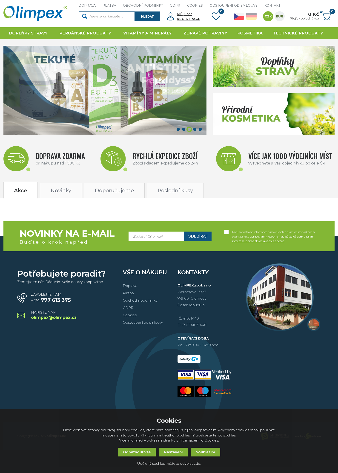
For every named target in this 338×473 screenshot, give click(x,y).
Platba (128, 293)
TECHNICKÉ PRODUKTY (298, 33)
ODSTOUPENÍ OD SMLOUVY (234, 5)
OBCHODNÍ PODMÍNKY (143, 5)
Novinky (61, 190)
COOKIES (195, 5)
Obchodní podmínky (140, 300)
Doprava (130, 285)
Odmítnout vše (137, 452)
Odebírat (198, 236)
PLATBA (109, 5)
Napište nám (54, 315)
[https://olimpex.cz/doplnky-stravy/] (274, 66)
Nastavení (173, 452)
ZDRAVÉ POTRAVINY (205, 33)
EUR (279, 16)
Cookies (130, 315)
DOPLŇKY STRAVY (28, 33)
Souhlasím (205, 452)
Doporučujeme (114, 190)
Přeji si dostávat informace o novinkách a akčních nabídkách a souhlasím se (273, 232)
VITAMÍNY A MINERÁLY (147, 33)
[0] (216, 17)
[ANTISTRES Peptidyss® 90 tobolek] (104, 90)
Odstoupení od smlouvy (143, 322)
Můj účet (184, 14)
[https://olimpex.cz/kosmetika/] (274, 114)
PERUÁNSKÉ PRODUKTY (85, 33)
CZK (268, 16)
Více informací (131, 440)
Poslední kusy (175, 190)
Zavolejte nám (51, 297)
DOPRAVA (87, 5)
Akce (20, 190)
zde (197, 463)
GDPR (175, 5)
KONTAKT (272, 5)
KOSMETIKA (250, 33)
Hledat (147, 16)
